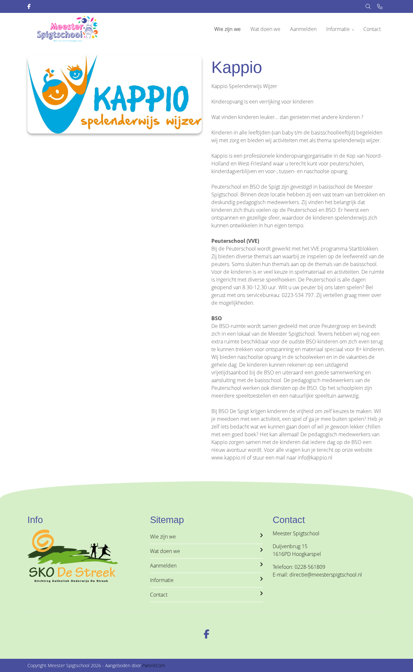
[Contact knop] (379, 6)
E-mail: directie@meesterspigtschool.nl (317, 574)
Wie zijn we (227, 29)
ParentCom (153, 665)
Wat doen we (265, 29)
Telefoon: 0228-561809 (299, 566)
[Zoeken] (368, 6)
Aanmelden (303, 29)
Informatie (338, 29)
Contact (372, 29)
